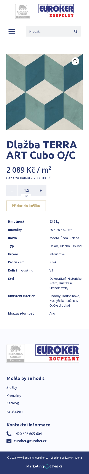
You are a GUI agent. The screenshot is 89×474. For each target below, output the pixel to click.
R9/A (52, 262)
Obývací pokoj (59, 305)
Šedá (64, 238)
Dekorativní (57, 278)
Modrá (54, 238)
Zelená (74, 238)
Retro (53, 283)
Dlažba (65, 246)
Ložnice (71, 301)
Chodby (54, 296)
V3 (51, 270)
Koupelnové (70, 296)
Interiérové (57, 254)
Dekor (53, 246)
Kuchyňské (57, 301)
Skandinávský (58, 288)
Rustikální (66, 283)
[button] (11, 31)
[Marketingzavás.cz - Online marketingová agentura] (44, 467)
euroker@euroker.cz (30, 441)
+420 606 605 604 (28, 434)
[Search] (75, 31)
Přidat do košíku (26, 205)
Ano (52, 313)
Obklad (77, 246)
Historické (74, 278)
